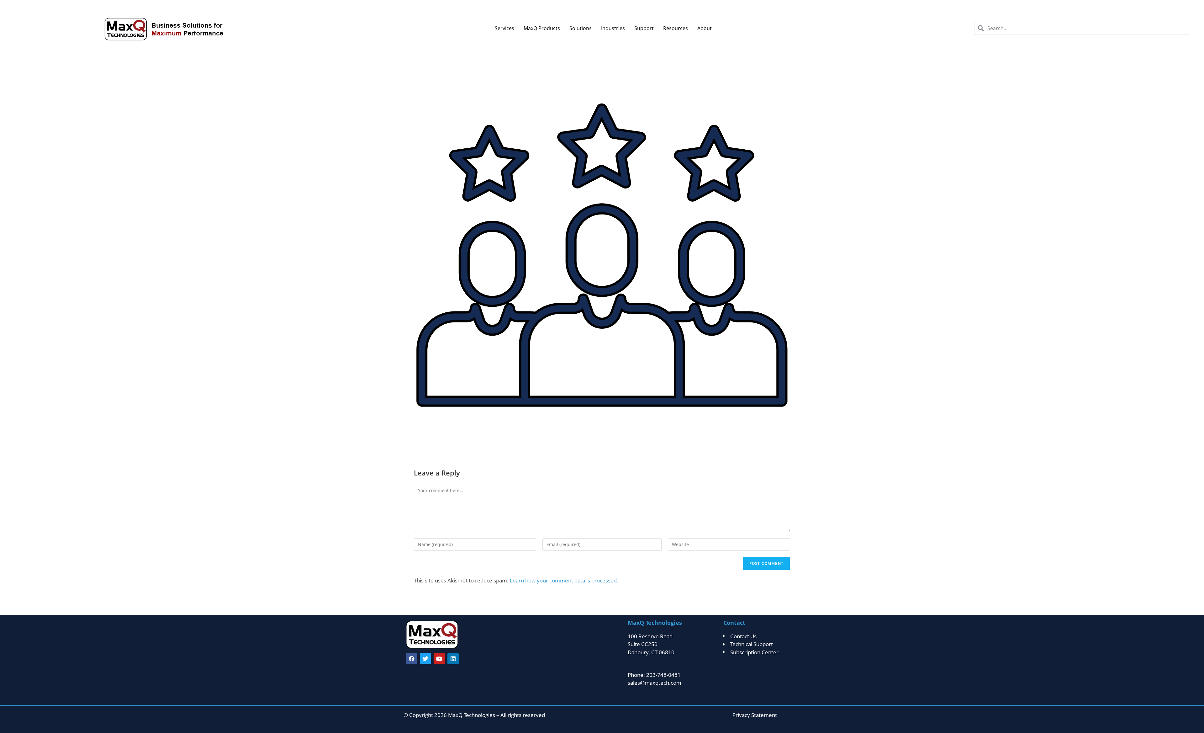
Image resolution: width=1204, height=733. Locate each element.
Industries (613, 28)
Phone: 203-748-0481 (654, 674)
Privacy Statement (754, 715)
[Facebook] (411, 658)
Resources (675, 28)
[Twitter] (425, 658)
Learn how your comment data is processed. (564, 580)
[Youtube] (439, 658)
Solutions (580, 28)
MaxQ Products (542, 28)
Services (504, 28)
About (704, 28)
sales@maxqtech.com (654, 682)
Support (644, 28)
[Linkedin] (453, 658)
